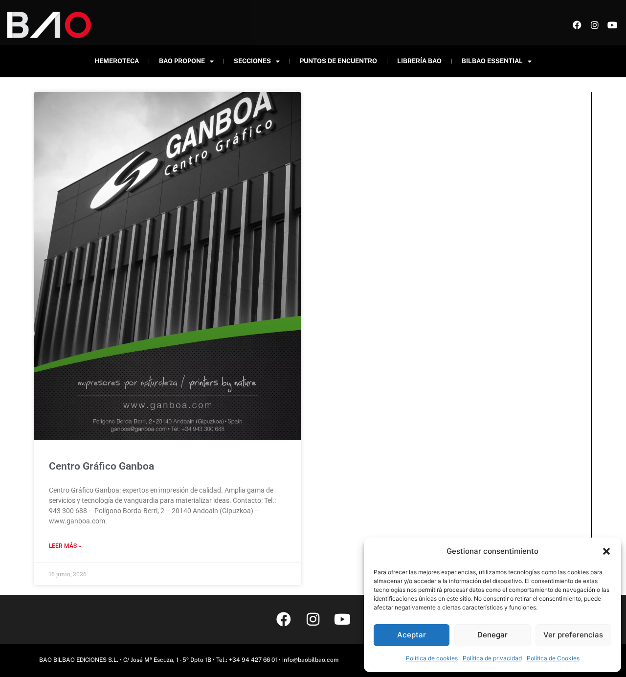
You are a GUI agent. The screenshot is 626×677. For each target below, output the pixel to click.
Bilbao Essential (492, 61)
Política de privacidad (492, 658)
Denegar (492, 634)
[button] (606, 551)
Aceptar (411, 634)
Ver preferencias (573, 634)
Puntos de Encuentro (338, 61)
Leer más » (65, 545)
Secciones (252, 61)
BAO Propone (182, 61)
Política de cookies (432, 658)
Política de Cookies (553, 658)
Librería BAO (419, 61)
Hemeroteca (116, 61)
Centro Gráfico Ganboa (101, 466)
